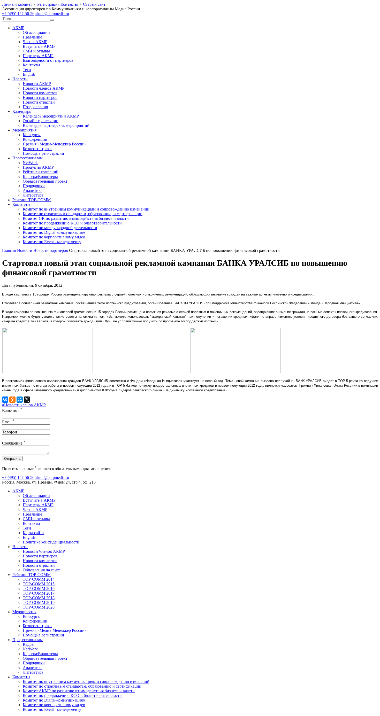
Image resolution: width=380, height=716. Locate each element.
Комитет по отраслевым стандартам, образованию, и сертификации (82, 214)
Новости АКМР (37, 83)
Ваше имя (12, 410)
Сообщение (13, 443)
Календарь (21, 111)
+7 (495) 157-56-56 (18, 13)
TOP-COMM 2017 (39, 593)
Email (8, 422)
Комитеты (21, 204)
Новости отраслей (39, 102)
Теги (27, 69)
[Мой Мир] (20, 399)
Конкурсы (32, 135)
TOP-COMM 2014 (39, 579)
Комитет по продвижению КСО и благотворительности (72, 223)
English (29, 74)
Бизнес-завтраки (37, 148)
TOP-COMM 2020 (39, 607)
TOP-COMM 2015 (39, 584)
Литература (33, 195)
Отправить (12, 459)
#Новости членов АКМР (24, 405)
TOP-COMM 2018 (39, 598)
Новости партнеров (40, 97)
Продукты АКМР (38, 167)
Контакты (69, 4)
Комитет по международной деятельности (60, 227)
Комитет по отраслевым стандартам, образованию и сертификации (82, 686)
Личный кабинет (17, 4)
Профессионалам (27, 158)
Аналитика (32, 190)
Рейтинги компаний (40, 172)
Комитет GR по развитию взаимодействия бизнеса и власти (76, 218)
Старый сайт (94, 4)
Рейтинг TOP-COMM (31, 200)
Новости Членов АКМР (44, 551)
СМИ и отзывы (36, 51)
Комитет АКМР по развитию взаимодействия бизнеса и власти (79, 691)
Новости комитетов (40, 93)
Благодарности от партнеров (48, 60)
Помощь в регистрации (43, 153)
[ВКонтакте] (5, 399)
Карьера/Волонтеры (40, 176)
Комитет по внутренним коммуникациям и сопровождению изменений (86, 209)
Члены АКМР (35, 42)
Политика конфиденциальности (51, 542)
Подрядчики (34, 186)
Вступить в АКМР (39, 46)
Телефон (9, 432)
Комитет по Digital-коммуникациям (54, 232)
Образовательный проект (45, 181)
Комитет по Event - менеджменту (52, 241)
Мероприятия (24, 130)
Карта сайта (33, 533)
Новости (20, 79)
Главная (9, 250)
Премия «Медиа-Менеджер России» (55, 144)
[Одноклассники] (12, 399)
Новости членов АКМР (43, 88)
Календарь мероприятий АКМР (51, 116)
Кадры (28, 644)
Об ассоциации (36, 32)
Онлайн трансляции (40, 121)
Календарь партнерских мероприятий (56, 125)
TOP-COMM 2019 (39, 602)
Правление (32, 37)
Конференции (35, 139)
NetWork (30, 162)
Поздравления (35, 107)
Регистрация (48, 4)
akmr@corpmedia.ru (52, 13)
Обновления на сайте (41, 570)
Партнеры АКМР (38, 55)
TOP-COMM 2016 (39, 588)
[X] (27, 399)
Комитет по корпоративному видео (54, 237)
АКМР (18, 28)
